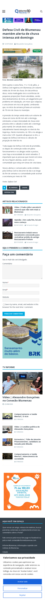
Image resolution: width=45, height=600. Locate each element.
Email (4, 290)
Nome (5, 282)
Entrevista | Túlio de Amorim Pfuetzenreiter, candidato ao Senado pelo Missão (27, 441)
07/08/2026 (19, 462)
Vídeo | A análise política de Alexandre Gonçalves (27, 428)
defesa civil (9, 192)
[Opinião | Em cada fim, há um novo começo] (7, 222)
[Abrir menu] (3, 11)
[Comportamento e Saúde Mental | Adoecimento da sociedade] (7, 457)
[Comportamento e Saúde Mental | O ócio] (7, 417)
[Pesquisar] (41, 11)
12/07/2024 (8, 44)
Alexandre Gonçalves (24, 44)
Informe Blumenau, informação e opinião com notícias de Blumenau (19, 546)
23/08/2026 (8, 404)
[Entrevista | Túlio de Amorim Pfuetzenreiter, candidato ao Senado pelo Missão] (7, 442)
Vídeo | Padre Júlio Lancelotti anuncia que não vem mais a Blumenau (27, 209)
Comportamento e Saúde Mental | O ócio (25, 415)
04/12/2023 (19, 225)
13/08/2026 (19, 432)
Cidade (5, 552)
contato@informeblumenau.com (24, 540)
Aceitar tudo (23, 581)
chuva (24, 188)
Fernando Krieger (32, 225)
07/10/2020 (19, 242)
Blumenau (13, 188)
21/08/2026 (19, 419)
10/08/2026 (19, 447)
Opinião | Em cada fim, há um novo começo (27, 221)
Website (5, 297)
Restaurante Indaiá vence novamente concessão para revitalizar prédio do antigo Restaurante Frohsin (27, 236)
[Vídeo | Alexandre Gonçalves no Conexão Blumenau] (22, 383)
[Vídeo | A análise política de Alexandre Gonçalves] (7, 429)
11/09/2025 (19, 215)
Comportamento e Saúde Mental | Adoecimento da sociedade (26, 456)
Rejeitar (22, 595)
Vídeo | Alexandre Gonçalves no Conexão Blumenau (21, 399)
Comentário (7, 263)
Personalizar (23, 588)
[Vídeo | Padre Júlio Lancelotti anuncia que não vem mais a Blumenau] (7, 210)
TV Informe (8, 367)
